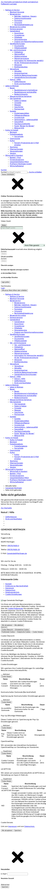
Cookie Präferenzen (15, 608)
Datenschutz (10, 590)
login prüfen (5, 282)
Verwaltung (18, 366)
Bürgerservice (19, 303)
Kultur (16, 454)
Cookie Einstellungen (13, 594)
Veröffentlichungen (21, 336)
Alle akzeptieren (7, 625)
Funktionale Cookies (8, 632)
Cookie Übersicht (7, 629)
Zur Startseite (6, 508)
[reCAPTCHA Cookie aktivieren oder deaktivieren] (2, 779)
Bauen (16, 391)
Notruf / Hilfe (19, 379)
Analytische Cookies (23, 632)
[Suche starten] (28, 172)
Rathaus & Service (17, 296)
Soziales (17, 419)
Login (3, 288)
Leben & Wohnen (16, 387)
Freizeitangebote (20, 446)
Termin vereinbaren (8, 174)
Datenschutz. (29, 826)
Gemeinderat (19, 322)
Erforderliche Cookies (22, 629)
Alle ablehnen (18, 625)
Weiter (4, 225)
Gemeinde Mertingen (13, 488)
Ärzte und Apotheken (13, 519)
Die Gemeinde (19, 404)
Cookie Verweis (38, 632)
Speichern (17, 830)
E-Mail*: (4, 874)
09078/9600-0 (13, 546)
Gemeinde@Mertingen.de (17, 553)
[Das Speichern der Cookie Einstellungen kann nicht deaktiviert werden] (2, 700)
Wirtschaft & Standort (18, 471)
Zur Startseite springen (10, 2)
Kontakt (8, 584)
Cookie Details (6, 676)
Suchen (4, 172)
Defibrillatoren (11, 517)
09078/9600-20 (13, 549)
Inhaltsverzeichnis (12, 592)
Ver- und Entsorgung (22, 345)
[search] (17, 172)
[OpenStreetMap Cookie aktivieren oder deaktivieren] (2, 751)
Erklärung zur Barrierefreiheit (16, 586)
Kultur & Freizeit (16, 440)
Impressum (9, 588)
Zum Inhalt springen (26, 2)
